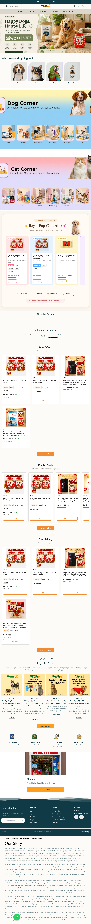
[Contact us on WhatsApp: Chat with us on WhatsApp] (16, 917)
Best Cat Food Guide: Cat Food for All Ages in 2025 (56, 702)
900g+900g (37, 265)
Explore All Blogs (45, 726)
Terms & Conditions (57, 814)
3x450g (11, 271)
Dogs (20, 12)
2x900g (11, 265)
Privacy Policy (56, 811)
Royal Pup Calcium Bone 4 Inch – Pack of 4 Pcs (66, 256)
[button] (82, 6)
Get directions (45, 790)
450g (17, 268)
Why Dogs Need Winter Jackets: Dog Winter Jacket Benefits (79, 703)
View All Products (45, 454)
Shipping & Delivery (58, 817)
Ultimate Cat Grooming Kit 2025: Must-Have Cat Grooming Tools (34, 703)
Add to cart (12, 281)
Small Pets (43, 12)
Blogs (55, 12)
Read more (12, 717)
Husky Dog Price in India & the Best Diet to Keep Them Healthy (12, 703)
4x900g (11, 268)
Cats (30, 12)
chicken (6, 630)
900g (17, 265)
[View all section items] (45, 118)
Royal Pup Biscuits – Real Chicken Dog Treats (16, 256)
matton (11, 630)
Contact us (55, 823)
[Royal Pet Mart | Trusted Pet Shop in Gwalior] (45, 6)
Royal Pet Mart (53, 337)
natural (16, 630)
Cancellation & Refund (58, 820)
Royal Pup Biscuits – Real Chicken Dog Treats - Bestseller (41, 256)
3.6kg (44, 265)
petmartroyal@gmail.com (81, 813)
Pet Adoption (68, 12)
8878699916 (77, 811)
